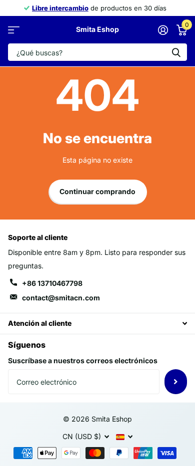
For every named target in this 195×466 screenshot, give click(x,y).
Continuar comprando (98, 191)
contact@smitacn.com (61, 297)
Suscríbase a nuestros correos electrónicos (83, 360)
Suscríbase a (175, 381)
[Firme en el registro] (163, 30)
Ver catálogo (14, 29)
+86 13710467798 (52, 283)
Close (97, 323)
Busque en (176, 52)
